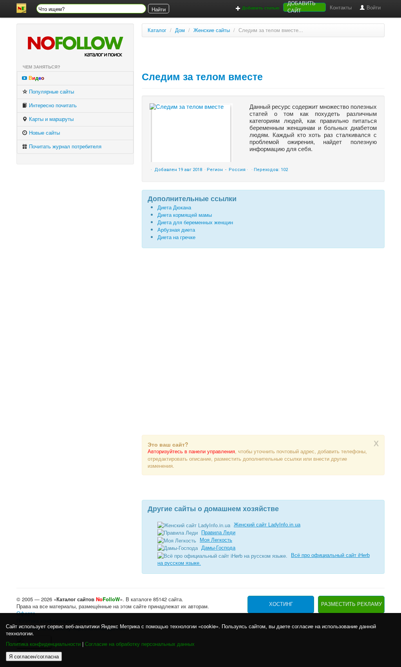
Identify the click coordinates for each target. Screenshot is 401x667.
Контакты (341, 8)
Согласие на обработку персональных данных (140, 644)
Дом (180, 30)
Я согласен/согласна (34, 656)
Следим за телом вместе (202, 76)
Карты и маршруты (50, 119)
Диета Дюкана (174, 208)
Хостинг (281, 604)
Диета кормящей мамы (184, 215)
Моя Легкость (216, 540)
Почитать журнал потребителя (64, 147)
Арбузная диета (176, 230)
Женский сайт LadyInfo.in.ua (267, 525)
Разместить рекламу (351, 604)
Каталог (157, 30)
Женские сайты (211, 30)
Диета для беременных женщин (195, 222)
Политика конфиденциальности (43, 644)
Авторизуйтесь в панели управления (191, 451)
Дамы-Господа (218, 548)
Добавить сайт (301, 7)
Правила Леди (218, 532)
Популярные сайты (50, 92)
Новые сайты (43, 133)
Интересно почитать (52, 105)
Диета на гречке (176, 237)
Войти (373, 8)
